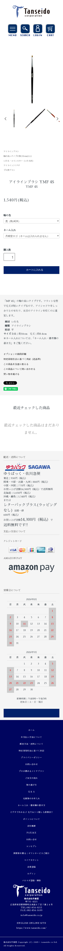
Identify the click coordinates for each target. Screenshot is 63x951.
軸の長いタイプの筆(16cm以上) (18, 156)
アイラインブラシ (11, 151)
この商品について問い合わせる (19, 369)
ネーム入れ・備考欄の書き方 (31, 805)
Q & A (31, 792)
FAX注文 (31, 833)
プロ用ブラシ (9, 170)
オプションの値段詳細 (15, 354)
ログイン (31, 874)
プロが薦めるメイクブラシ (31, 771)
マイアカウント (31, 860)
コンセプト (31, 846)
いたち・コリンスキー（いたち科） (19, 161)
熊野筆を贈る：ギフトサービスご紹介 (31, 853)
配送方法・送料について (31, 744)
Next (57, 118)
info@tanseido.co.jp (31, 915)
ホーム (31, 730)
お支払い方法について (31, 737)
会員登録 (31, 867)
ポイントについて (31, 819)
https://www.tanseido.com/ (31, 928)
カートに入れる (34, 269)
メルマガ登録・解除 (31, 881)
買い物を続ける (11, 374)
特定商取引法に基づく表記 (31, 751)
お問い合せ (31, 840)
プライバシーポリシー (31, 758)
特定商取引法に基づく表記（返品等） (23, 359)
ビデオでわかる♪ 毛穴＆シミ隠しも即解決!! (31, 812)
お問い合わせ (31, 764)
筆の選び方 (31, 785)
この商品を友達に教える (16, 364)
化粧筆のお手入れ (31, 799)
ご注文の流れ (31, 778)
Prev (6, 118)
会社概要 (31, 826)
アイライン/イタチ (12, 165)
